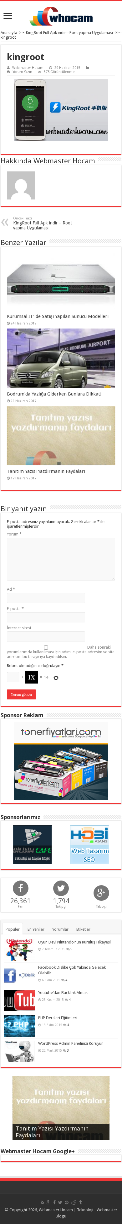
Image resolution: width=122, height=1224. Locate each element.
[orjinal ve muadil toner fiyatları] (61, 761)
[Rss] (42, 1202)
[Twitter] (60, 1202)
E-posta (15, 608)
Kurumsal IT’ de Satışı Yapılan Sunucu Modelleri (58, 316)
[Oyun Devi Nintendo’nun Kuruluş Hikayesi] (19, 950)
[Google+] (48, 1202)
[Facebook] (54, 1202)
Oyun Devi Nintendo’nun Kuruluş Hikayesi (74, 942)
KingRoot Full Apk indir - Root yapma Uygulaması (69, 32)
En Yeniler (36, 929)
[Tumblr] (80, 1202)
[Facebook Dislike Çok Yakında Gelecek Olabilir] (19, 975)
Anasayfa (9, 32)
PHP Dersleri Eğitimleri (57, 1017)
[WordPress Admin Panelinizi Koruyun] (19, 1051)
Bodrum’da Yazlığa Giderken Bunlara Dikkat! (54, 394)
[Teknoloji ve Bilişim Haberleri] (32, 844)
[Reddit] (73, 1202)
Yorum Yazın (22, 72)
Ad (11, 589)
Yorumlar (60, 929)
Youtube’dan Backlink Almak (63, 992)
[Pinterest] (66, 1202)
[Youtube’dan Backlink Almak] (19, 1000)
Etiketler (83, 929)
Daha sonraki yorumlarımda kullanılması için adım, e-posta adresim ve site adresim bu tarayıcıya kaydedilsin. (60, 652)
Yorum (14, 534)
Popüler (13, 929)
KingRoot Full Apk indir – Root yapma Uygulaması (42, 223)
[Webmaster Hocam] (61, 16)
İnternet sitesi (19, 628)
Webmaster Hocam (27, 68)
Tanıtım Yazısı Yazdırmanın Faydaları (46, 471)
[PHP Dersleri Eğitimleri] (19, 1025)
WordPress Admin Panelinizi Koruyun (71, 1043)
